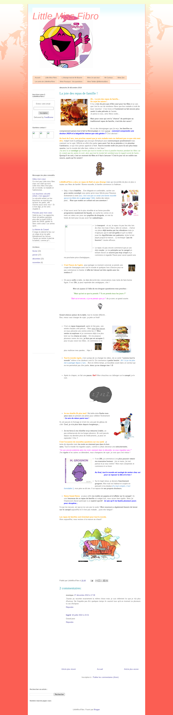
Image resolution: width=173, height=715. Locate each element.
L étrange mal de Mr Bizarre (72, 78)
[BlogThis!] (99, 580)
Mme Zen (121, 78)
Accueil (37, 78)
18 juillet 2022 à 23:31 (80, 615)
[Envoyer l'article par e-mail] (92, 581)
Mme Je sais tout (93, 78)
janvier (35, 255)
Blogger (97, 710)
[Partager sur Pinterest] (107, 580)
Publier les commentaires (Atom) (106, 677)
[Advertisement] (40, 309)
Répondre (69, 607)
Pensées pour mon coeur (42, 213)
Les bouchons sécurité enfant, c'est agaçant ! (41, 195)
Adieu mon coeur (39, 179)
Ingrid (68, 615)
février (34, 251)
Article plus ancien (131, 669)
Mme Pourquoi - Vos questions (71, 82)
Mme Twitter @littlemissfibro (97, 82)
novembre (36, 262)
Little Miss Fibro (65, 16)
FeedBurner (48, 117)
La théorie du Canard (40, 230)
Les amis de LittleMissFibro (45, 82)
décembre (36, 259)
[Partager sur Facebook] (104, 580)
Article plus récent (68, 669)
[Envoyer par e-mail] (96, 580)
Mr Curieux (108, 78)
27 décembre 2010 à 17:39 (84, 595)
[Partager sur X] (101, 580)
